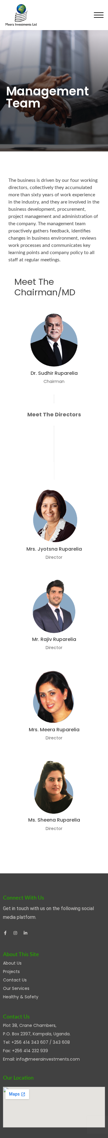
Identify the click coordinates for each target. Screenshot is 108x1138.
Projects (11, 972)
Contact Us (15, 980)
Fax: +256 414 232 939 (25, 1051)
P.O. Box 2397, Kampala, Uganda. (36, 1034)
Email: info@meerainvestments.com (41, 1059)
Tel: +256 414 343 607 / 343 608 (36, 1042)
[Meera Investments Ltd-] (21, 15)
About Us (12, 963)
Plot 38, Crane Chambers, (29, 1025)
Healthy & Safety (20, 997)
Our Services (16, 988)
